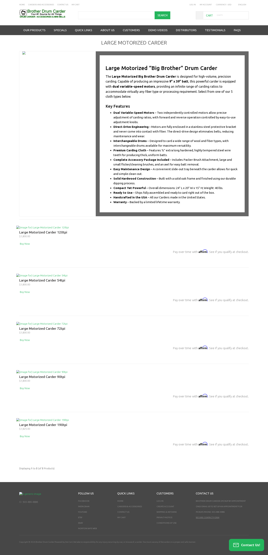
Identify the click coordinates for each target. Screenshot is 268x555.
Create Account (165, 506)
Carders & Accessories (129, 506)
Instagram (83, 506)
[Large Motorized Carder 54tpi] (41, 275)
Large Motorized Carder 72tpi (42, 328)
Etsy (80, 517)
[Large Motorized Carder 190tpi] (42, 419)
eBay (80, 523)
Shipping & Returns (167, 512)
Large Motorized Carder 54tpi (42, 280)
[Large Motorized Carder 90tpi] (41, 371)
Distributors (186, 30)
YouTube (82, 512)
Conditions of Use (167, 523)
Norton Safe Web (87, 528)
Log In (193, 5)
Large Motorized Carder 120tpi (43, 232)
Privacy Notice (164, 517)
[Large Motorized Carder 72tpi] (41, 323)
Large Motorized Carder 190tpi (43, 425)
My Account (206, 5)
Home (120, 501)
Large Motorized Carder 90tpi (42, 377)
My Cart (121, 517)
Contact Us (123, 512)
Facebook (83, 501)
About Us (107, 30)
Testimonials (215, 30)
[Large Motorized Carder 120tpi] (42, 227)
